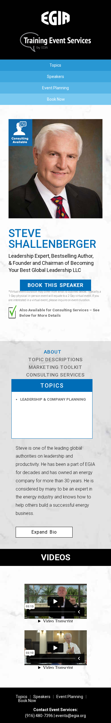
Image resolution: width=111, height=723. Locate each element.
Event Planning (55, 88)
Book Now (56, 99)
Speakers (55, 77)
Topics (55, 65)
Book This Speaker (55, 285)
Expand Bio (44, 532)
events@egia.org (71, 715)
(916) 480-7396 (39, 715)
